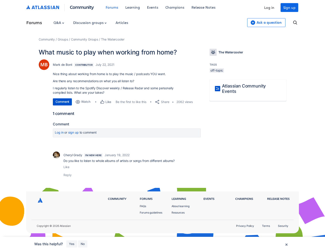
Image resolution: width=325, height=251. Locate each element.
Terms (266, 226)
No (83, 244)
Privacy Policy (245, 226)
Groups (63, 39)
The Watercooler (112, 39)
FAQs (143, 206)
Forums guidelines (151, 212)
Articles (122, 22)
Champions (174, 7)
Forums (112, 7)
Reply (67, 175)
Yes (72, 244)
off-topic (216, 70)
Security (283, 226)
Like (66, 167)
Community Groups (84, 39)
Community (82, 7)
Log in (269, 7)
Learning (132, 7)
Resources (178, 212)
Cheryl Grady (72, 155)
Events (152, 7)
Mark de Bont (62, 64)
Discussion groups (89, 22)
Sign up (289, 7)
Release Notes (203, 7)
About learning (180, 206)
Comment (62, 101)
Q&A (58, 22)
